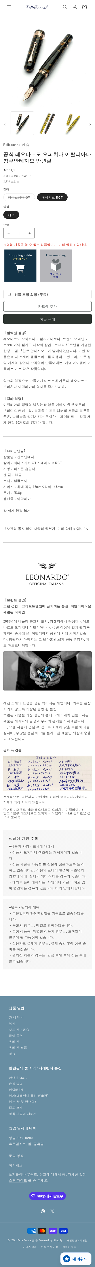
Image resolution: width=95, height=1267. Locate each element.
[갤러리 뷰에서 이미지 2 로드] (47, 123)
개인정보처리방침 (77, 1240)
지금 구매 (47, 319)
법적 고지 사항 (49, 1247)
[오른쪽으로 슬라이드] (90, 124)
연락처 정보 (69, 1247)
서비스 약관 (30, 1247)
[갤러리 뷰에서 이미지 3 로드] (72, 123)
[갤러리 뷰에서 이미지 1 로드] (22, 123)
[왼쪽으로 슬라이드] (5, 124)
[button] (9, 7)
